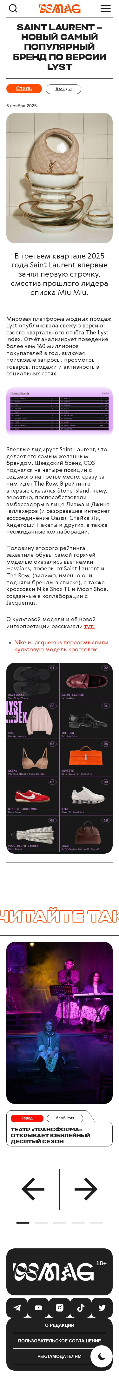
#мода (64, 88)
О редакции (59, 1325)
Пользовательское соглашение (59, 1340)
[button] (33, 1189)
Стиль (24, 88)
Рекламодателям (59, 1356)
